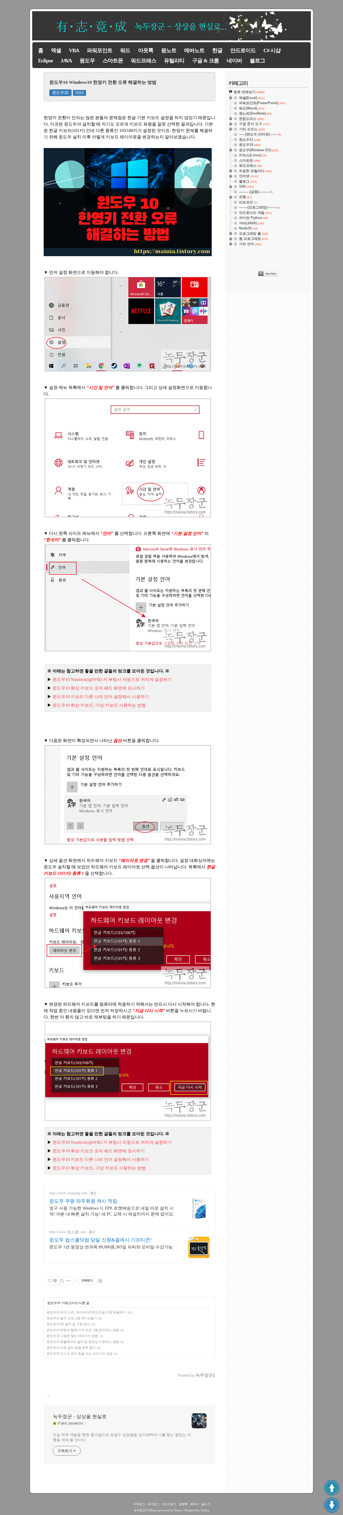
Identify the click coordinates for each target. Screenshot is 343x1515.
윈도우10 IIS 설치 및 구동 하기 (68, 1324)
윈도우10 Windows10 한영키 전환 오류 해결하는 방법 (102, 82)
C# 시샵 (272, 50)
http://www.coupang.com (68, 1193)
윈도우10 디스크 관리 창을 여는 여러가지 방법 (80, 1353)
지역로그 (139, 1504)
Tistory (205, 1510)
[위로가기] (331, 1487)
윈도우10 (60, 92)
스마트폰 (113, 60)
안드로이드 (243, 50)
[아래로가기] (331, 1505)
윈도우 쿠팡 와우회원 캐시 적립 (83, 1201)
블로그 (257, 60)
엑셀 (56, 50)
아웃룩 (145, 50)
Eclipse (45, 60)
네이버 (234, 60)
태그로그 (153, 1504)
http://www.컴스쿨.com (67, 1232)
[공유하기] (61, 1281)
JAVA (66, 60)
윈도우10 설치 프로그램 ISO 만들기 (72, 1318)
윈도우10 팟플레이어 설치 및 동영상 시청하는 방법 (83, 1342)
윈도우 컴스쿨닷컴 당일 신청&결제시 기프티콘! (100, 1240)
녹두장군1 (140, 1510)
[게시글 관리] (68, 1281)
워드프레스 (143, 60)
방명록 (183, 1504)
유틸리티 (174, 60)
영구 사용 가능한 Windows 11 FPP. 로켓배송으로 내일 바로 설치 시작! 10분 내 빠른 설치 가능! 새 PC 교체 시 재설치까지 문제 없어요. (111, 1211)
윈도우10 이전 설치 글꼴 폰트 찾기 (71, 1348)
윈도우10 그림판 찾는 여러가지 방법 (72, 1336)
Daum (178, 1510)
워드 (125, 50)
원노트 (168, 50)
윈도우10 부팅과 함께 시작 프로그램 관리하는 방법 (83, 1330)
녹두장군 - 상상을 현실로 (80, 1416)
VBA (74, 50)
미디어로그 (169, 1504)
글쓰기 (205, 1504)
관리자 (194, 1504)
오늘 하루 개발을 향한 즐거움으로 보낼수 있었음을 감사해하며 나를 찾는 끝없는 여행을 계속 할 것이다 (122, 1437)
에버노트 (194, 50)
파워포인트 (99, 50)
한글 (217, 50)
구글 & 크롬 (205, 60)
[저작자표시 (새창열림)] (100, 1281)
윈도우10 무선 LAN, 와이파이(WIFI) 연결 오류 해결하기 (86, 1312)
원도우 (87, 60)
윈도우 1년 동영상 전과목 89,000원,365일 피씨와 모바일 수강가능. (111, 1247)
